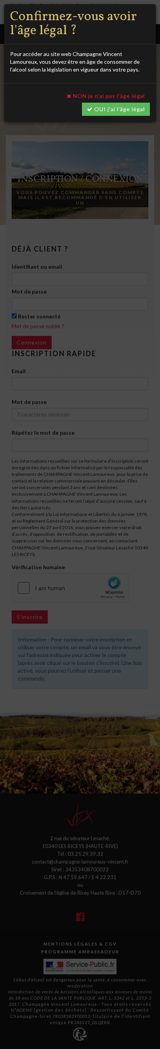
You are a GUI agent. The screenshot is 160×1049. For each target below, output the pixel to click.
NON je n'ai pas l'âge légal (108, 96)
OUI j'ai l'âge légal (119, 109)
